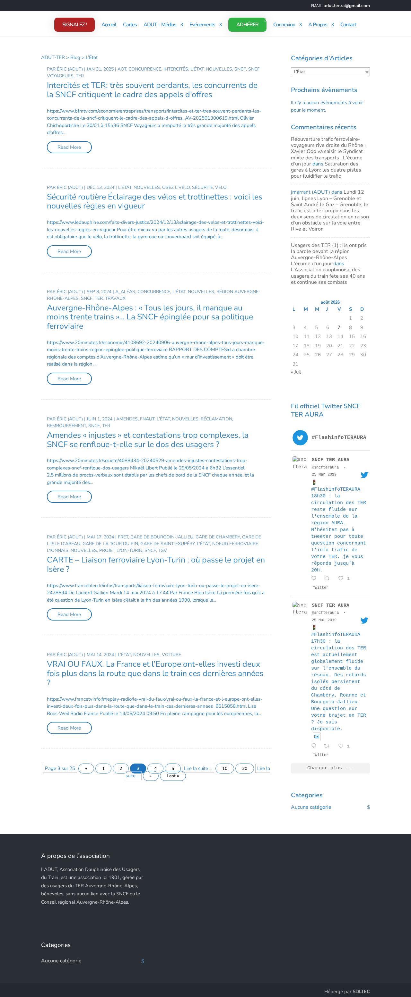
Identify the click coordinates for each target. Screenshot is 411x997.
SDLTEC (361, 991)
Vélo (221, 187)
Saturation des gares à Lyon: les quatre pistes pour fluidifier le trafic (326, 170)
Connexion (284, 25)
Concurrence (144, 69)
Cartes (130, 25)
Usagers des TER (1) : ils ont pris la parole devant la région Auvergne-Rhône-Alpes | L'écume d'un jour (329, 254)
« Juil (296, 372)
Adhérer (247, 24)
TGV (162, 550)
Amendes (127, 419)
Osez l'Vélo (176, 187)
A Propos (317, 25)
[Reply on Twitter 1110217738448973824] (316, 746)
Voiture (171, 655)
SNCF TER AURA (330, 460)
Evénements (202, 25)
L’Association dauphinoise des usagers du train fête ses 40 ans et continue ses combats (328, 275)
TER (80, 76)
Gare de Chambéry (218, 537)
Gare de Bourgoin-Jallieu (161, 537)
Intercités (175, 69)
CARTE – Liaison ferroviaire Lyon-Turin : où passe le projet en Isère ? (156, 564)
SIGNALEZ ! (74, 24)
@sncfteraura (325, 467)
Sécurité (202, 187)
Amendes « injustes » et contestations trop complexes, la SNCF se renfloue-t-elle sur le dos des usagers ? (148, 440)
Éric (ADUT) (70, 69)
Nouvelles (219, 69)
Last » (173, 776)
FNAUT (147, 419)
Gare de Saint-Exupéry (167, 544)
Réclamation (216, 419)
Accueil (108, 25)
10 (224, 768)
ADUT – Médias (160, 25)
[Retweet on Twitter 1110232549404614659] (329, 579)
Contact (348, 25)
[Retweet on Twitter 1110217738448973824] (329, 746)
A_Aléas (125, 292)
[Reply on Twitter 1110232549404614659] (316, 579)
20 (244, 768)
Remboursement (66, 426)
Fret (123, 537)
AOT (122, 69)
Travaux (115, 298)
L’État (197, 69)
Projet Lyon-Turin (120, 550)
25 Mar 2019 (324, 474)
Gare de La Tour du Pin (110, 544)
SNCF (240, 69)
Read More (69, 147)
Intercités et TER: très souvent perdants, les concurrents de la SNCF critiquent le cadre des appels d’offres (152, 90)
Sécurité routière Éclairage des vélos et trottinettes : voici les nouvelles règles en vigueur (154, 201)
